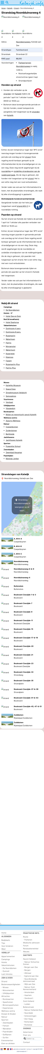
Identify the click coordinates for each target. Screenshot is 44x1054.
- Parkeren (27, 940)
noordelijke (6, 171)
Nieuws (26, 951)
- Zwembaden (7, 1023)
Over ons (27, 1035)
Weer (3, 949)
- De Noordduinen (8, 968)
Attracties (5, 996)
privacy (29, 1049)
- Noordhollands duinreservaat (30, 980)
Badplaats (5, 940)
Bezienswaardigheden (10, 984)
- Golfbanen (6, 1034)
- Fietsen (5, 1026)
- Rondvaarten (7, 999)
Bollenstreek (28, 1007)
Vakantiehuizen (7, 965)
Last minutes (6, 974)
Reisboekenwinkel (30, 948)
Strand (4, 981)
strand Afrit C (22, 206)
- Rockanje (27, 1025)
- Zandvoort (28, 998)
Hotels (4, 962)
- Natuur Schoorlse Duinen (31, 963)
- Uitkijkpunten (7, 993)
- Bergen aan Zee (30, 967)
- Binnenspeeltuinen (10, 1005)
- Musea (4, 987)
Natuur (4, 1017)
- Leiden (26, 1004)
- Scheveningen (29, 1016)
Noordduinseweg (23, 42)
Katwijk (18, 94)
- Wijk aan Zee (29, 984)
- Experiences (7, 1008)
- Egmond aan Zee (30, 976)
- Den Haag (28, 1019)
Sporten (4, 1020)
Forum (25, 946)
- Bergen (27, 970)
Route (25, 937)
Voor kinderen (7, 946)
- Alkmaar (27, 973)
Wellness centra (8, 1011)
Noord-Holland (29, 959)
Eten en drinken (8, 1043)
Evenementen (7, 1040)
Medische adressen (31, 943)
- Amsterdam (28, 992)
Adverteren (28, 1032)
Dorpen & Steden (8, 1014)
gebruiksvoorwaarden (19, 1049)
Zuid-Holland (28, 1001)
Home (3, 933)
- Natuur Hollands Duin (32, 1010)
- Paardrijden (7, 1031)
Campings (5, 959)
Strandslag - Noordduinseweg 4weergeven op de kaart (22, 505)
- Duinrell (5, 971)
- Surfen (4, 1037)
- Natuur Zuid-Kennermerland (29, 988)
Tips (3, 943)
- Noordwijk (28, 1013)
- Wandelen (6, 1029)
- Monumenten (7, 990)
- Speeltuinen (7, 1002)
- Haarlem (27, 995)
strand (28, 157)
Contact (26, 1042)
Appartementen (8, 956)
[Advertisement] (22, 295)
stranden (7, 94)
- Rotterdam (28, 1022)
